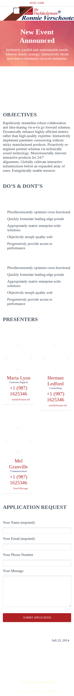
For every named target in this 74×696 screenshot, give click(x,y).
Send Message (20, 488)
